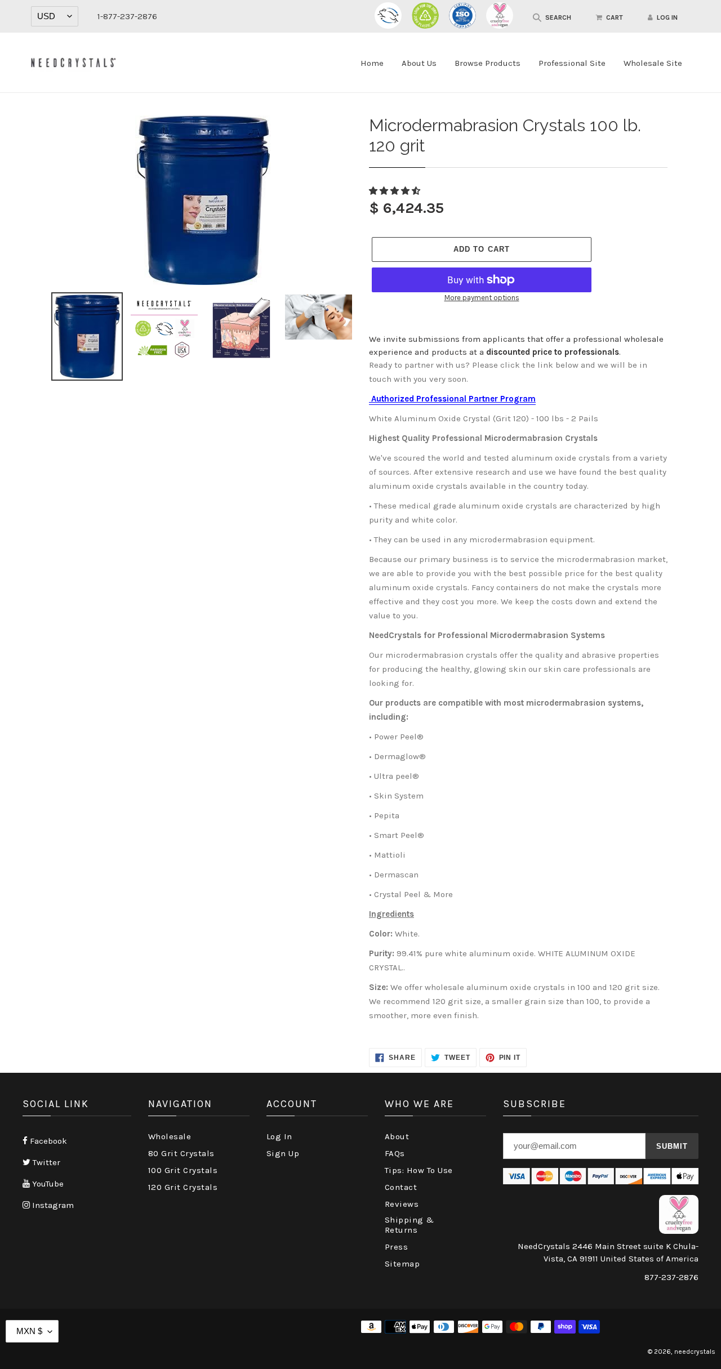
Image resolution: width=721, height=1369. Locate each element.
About (397, 1136)
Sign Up (283, 1153)
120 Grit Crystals (183, 1187)
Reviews (402, 1204)
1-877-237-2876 (127, 16)
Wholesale (170, 1136)
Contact (401, 1187)
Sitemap (402, 1264)
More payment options (481, 297)
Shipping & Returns (409, 1225)
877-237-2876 (671, 1277)
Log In (279, 1136)
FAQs (395, 1153)
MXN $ (29, 1331)
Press (396, 1247)
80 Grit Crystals (181, 1153)
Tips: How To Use (419, 1170)
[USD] (54, 16)
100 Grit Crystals (183, 1170)
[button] (395, 191)
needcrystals (694, 1351)
